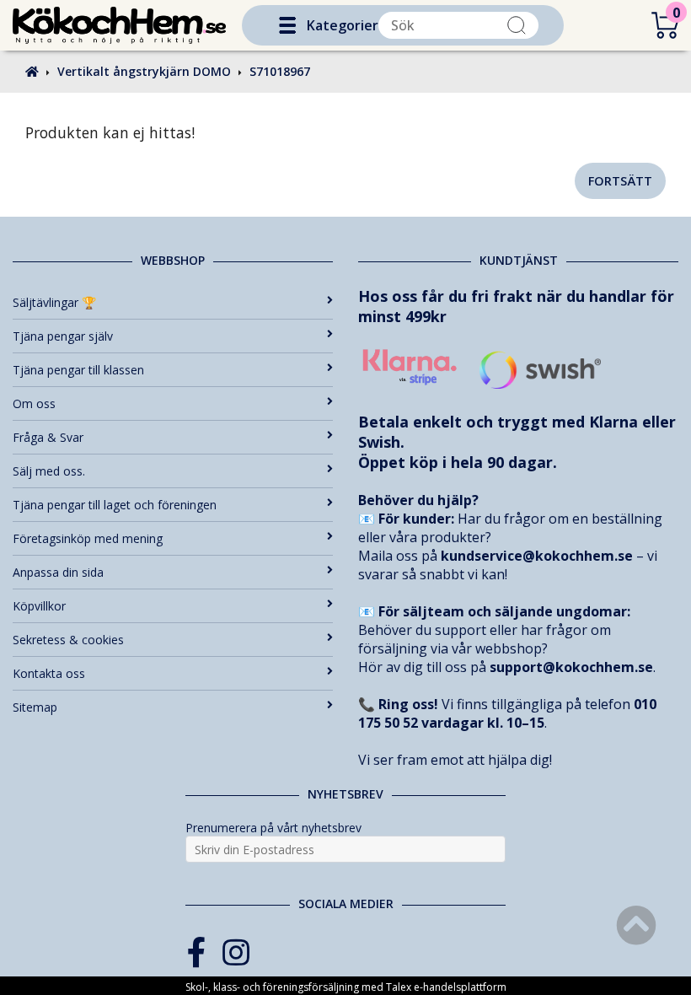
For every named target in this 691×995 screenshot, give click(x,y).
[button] (287, 25)
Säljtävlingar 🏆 (54, 302)
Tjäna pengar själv (63, 336)
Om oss (34, 403)
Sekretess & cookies (68, 640)
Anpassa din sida (58, 572)
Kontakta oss (49, 673)
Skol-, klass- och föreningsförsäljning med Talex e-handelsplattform (345, 987)
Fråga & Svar (48, 437)
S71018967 (279, 71)
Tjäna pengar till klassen (78, 370)
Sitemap (35, 707)
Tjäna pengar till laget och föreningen (115, 505)
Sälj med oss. (49, 471)
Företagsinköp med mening (88, 538)
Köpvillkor (39, 606)
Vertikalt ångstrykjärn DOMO (144, 71)
